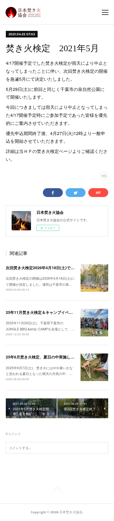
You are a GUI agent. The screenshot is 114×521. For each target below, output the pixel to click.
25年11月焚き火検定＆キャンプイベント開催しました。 (55, 312)
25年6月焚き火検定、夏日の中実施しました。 (46, 357)
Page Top (57, 490)
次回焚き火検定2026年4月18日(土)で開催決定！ (48, 267)
